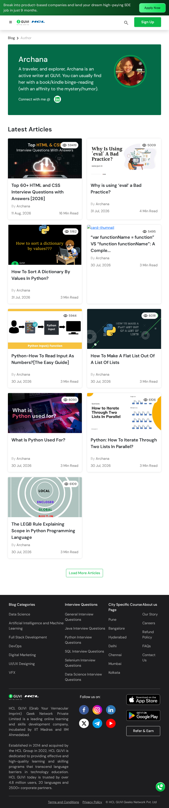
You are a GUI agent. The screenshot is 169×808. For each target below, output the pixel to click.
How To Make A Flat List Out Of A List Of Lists (123, 359)
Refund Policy (148, 635)
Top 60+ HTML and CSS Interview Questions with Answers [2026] (37, 191)
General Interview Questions (79, 617)
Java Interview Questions (85, 628)
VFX (12, 672)
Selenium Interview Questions (80, 663)
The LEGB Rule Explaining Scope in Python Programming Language (43, 530)
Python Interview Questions (78, 640)
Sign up (147, 22)
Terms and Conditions (63, 802)
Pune (112, 619)
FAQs (146, 646)
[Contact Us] (160, 787)
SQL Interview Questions (84, 651)
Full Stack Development (28, 637)
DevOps (15, 646)
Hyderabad (117, 637)
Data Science (19, 614)
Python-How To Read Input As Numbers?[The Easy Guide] (42, 359)
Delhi (112, 646)
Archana (23, 206)
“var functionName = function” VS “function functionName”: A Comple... (123, 243)
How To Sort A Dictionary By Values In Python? (40, 275)
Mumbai (114, 663)
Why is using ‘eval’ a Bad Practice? (116, 188)
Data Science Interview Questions (83, 677)
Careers (148, 623)
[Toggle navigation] (10, 22)
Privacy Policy (92, 802)
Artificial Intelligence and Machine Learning (36, 626)
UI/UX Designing (22, 663)
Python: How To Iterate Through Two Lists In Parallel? (124, 443)
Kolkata (114, 672)
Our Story (150, 614)
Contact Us (148, 657)
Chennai (115, 655)
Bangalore (116, 628)
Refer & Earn (143, 731)
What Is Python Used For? (38, 440)
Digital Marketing (22, 655)
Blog (11, 38)
